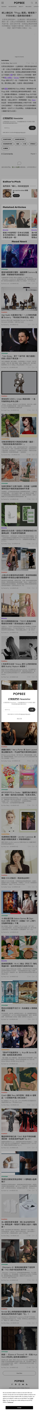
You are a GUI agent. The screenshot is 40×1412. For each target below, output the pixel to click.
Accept (19, 1407)
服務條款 (23, 714)
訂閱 (32, 710)
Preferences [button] (10, 1402)
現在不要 (19, 718)
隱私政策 (28, 714)
